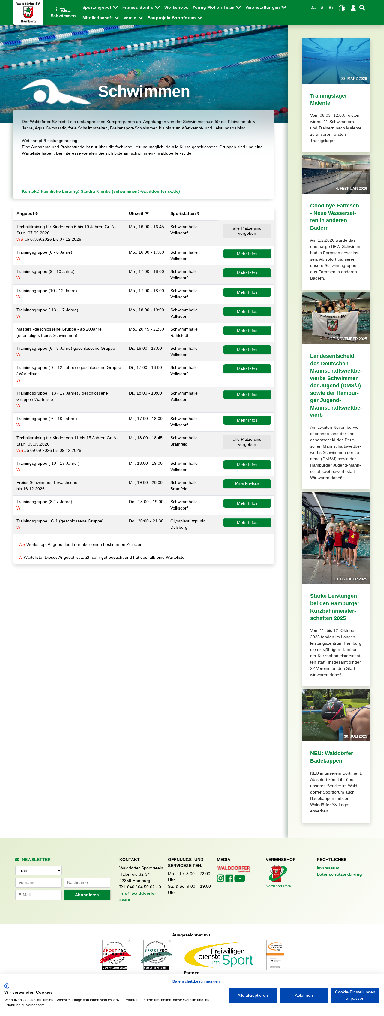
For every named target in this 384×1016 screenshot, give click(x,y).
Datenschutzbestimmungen (196, 981)
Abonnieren (87, 894)
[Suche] (362, 7)
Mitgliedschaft (98, 17)
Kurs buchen (247, 484)
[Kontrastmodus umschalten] (342, 8)
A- (313, 7)
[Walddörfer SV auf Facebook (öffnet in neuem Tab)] (230, 880)
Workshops (176, 7)
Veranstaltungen (263, 7)
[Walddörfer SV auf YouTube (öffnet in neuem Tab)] (239, 880)
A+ (331, 7)
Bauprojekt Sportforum (172, 17)
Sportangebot (97, 7)
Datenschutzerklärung (339, 874)
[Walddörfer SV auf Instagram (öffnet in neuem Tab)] (221, 880)
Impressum (328, 868)
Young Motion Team (214, 7)
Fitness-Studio (138, 7)
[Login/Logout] (353, 8)
